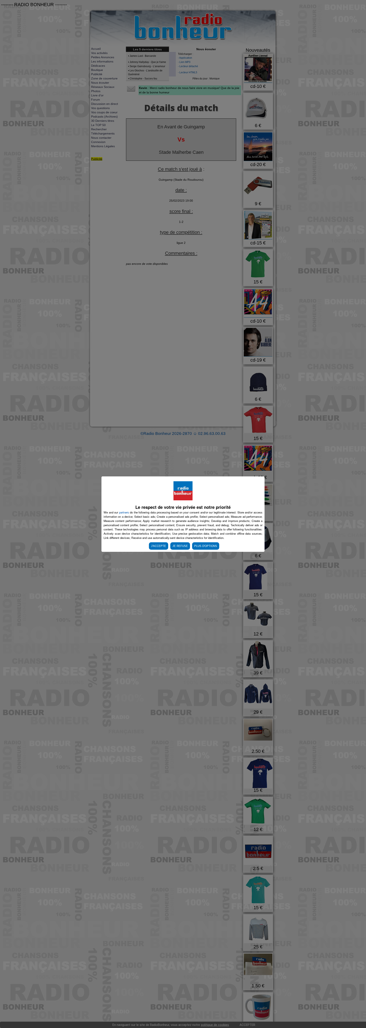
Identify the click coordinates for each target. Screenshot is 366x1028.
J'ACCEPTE (158, 546)
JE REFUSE (180, 546)
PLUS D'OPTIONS (205, 546)
